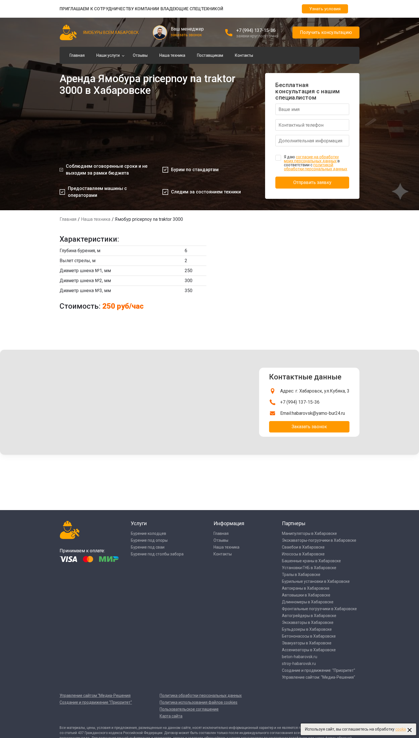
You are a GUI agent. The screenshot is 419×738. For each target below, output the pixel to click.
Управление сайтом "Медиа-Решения (95, 695)
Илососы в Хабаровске (303, 554)
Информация (228, 523)
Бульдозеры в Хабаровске (307, 629)
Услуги (139, 523)
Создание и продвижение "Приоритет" (96, 702)
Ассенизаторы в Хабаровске (309, 650)
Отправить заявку (312, 182)
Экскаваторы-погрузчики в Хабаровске (319, 540)
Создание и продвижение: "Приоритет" (318, 670)
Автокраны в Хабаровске (305, 588)
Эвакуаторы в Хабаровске (306, 643)
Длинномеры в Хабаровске (307, 602)
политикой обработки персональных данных (315, 167)
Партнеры (294, 523)
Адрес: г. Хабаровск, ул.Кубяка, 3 (314, 391)
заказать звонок (186, 35)
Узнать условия (325, 8)
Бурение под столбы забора (157, 554)
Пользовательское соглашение (189, 709)
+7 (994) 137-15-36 (256, 30)
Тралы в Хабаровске (301, 574)
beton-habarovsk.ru (299, 656)
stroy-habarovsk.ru (299, 663)
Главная (77, 55)
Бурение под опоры (149, 540)
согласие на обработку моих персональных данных (311, 159)
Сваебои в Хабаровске (303, 547)
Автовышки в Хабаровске (306, 595)
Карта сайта (171, 716)
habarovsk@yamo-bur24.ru (318, 413)
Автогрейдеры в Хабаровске (309, 615)
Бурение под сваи (147, 547)
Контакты (244, 55)
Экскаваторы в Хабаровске (307, 622)
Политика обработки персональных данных (201, 695)
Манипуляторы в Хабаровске (309, 533)
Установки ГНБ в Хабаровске (309, 567)
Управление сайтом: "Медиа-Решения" (318, 677)
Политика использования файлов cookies (198, 702)
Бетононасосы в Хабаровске (309, 636)
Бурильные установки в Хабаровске (316, 581)
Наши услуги (108, 55)
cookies (402, 729)
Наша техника (172, 55)
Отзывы (140, 55)
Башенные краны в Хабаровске (311, 561)
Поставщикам (210, 55)
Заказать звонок (309, 426)
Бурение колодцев (148, 533)
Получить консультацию (326, 32)
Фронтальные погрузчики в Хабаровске (319, 608)
